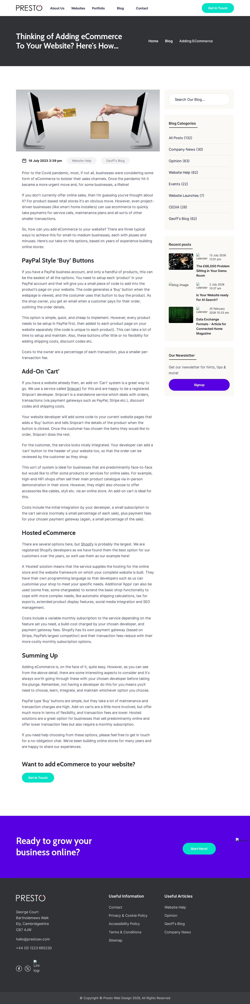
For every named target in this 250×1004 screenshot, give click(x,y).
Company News (177, 932)
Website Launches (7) (186, 195)
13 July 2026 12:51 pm (217, 257)
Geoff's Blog (174, 924)
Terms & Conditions (125, 932)
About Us (57, 8)
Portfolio (98, 8)
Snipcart (74, 389)
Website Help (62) (183, 172)
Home (153, 41)
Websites (78, 8)
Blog (120, 8)
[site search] (195, 8)
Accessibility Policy (124, 924)
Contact (142, 8)
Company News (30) (186, 149)
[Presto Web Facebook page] (19, 969)
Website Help (175, 907)
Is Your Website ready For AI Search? (212, 297)
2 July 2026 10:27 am (216, 286)
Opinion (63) (179, 161)
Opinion (170, 915)
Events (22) (178, 184)
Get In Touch (38, 778)
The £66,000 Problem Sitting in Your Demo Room (212, 270)
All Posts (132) (180, 138)
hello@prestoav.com (33, 939)
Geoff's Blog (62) (183, 219)
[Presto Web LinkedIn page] (36, 966)
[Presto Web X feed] (28, 969)
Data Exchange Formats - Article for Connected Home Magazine (211, 326)
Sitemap (115, 940)
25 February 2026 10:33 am (219, 310)
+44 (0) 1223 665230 (34, 948)
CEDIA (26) (178, 207)
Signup (199, 385)
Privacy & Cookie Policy (128, 915)
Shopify (87, 544)
